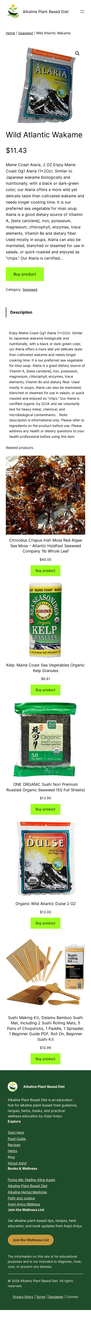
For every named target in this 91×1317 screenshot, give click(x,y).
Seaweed (25, 33)
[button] (77, 53)
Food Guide (17, 1139)
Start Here (16, 1132)
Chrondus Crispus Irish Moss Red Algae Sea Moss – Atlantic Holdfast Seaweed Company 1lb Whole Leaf (45, 545)
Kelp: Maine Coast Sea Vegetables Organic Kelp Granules (45, 668)
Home (10, 33)
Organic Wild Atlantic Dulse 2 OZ (46, 903)
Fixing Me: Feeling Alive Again (31, 1180)
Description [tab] (21, 312)
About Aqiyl (17, 1163)
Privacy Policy (23, 1297)
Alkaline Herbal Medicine (27, 1192)
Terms (40, 1297)
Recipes (14, 1145)
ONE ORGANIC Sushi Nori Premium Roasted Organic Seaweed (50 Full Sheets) (45, 787)
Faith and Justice (21, 1198)
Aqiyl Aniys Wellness (24, 1204)
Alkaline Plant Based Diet (46, 11)
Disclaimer (56, 1297)
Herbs (12, 1151)
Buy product (25, 274)
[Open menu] (82, 11)
